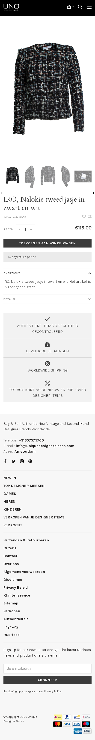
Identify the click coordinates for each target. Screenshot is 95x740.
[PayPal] (67, 718)
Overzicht (11, 273)
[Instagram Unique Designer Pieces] (22, 461)
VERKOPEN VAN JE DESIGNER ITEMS (34, 517)
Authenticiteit (15, 619)
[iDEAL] (58, 718)
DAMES (9, 493)
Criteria (10, 548)
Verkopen (11, 611)
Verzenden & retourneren (26, 540)
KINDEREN (12, 509)
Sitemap (10, 603)
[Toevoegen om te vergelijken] (90, 217)
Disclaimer (13, 579)
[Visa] (67, 725)
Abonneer (47, 680)
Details (9, 299)
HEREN (9, 501)
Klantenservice (16, 595)
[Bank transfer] (87, 732)
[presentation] (12, 176)
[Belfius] (86, 718)
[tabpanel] (47, 94)
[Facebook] (5, 461)
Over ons (11, 564)
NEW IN (9, 478)
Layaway (10, 627)
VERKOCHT (12, 525)
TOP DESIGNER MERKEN (24, 485)
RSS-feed (11, 634)
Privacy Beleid (15, 587)
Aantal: (9, 229)
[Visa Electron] (76, 725)
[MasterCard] (57, 725)
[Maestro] (86, 725)
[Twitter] (13, 461)
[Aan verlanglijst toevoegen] (84, 217)
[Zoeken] (80, 8)
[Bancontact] (77, 718)
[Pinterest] (30, 461)
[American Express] (78, 732)
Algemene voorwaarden (24, 571)
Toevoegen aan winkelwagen (47, 243)
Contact (10, 556)
